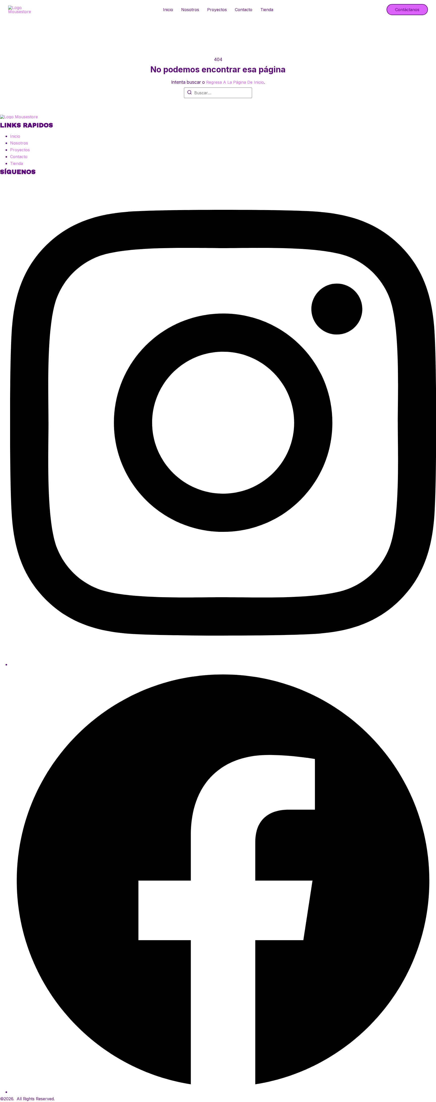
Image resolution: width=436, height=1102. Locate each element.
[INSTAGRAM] (223, 664)
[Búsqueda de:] (218, 93)
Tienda (266, 10)
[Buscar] (189, 93)
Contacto (243, 10)
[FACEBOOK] (223, 1091)
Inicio (168, 10)
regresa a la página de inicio (235, 82)
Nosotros (190, 10)
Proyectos (217, 10)
